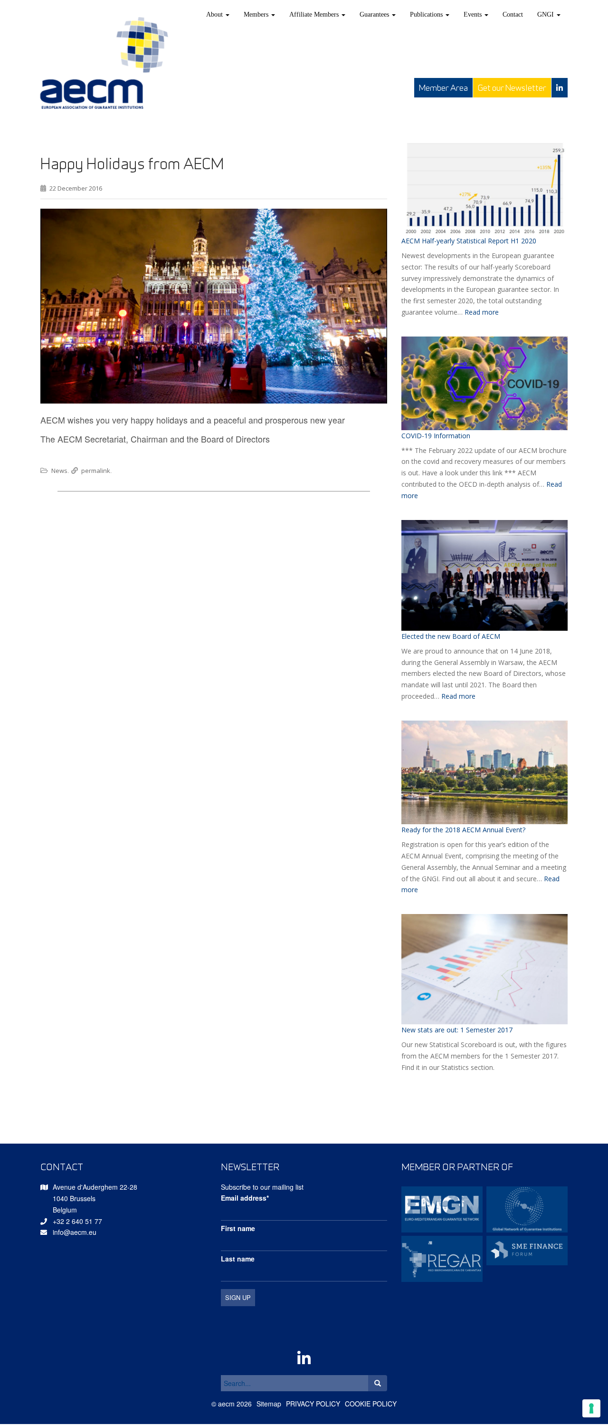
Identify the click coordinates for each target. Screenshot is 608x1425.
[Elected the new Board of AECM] (484, 575)
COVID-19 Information (435, 435)
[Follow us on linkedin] (559, 87)
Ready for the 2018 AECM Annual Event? (463, 829)
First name (238, 1228)
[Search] (377, 1383)
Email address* (245, 1198)
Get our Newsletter (512, 87)
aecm (226, 1403)
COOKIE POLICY (371, 1403)
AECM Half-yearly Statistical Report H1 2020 (468, 240)
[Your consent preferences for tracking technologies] (591, 1408)
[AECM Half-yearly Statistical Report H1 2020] (484, 188)
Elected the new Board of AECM (450, 636)
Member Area (443, 87)
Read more (482, 312)
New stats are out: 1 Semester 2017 (457, 1029)
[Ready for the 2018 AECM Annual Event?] (484, 773)
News (59, 470)
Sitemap (268, 1403)
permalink (95, 470)
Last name (238, 1258)
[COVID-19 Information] (484, 383)
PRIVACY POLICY (313, 1403)
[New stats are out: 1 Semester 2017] (484, 969)
